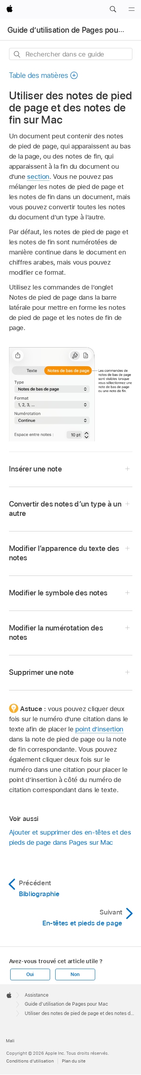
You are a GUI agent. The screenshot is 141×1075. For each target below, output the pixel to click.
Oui (29, 974)
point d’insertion (99, 729)
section (38, 176)
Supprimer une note (41, 672)
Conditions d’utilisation (30, 1061)
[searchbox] (70, 54)
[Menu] (131, 9)
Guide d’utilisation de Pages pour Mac (72, 30)
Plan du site (73, 1061)
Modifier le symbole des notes (58, 592)
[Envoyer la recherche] (17, 54)
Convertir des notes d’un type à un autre (65, 509)
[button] (112, 9)
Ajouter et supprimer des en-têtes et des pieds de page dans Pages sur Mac (70, 837)
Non (74, 974)
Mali (10, 1040)
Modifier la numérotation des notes (56, 632)
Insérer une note (35, 468)
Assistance (37, 995)
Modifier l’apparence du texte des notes (64, 553)
